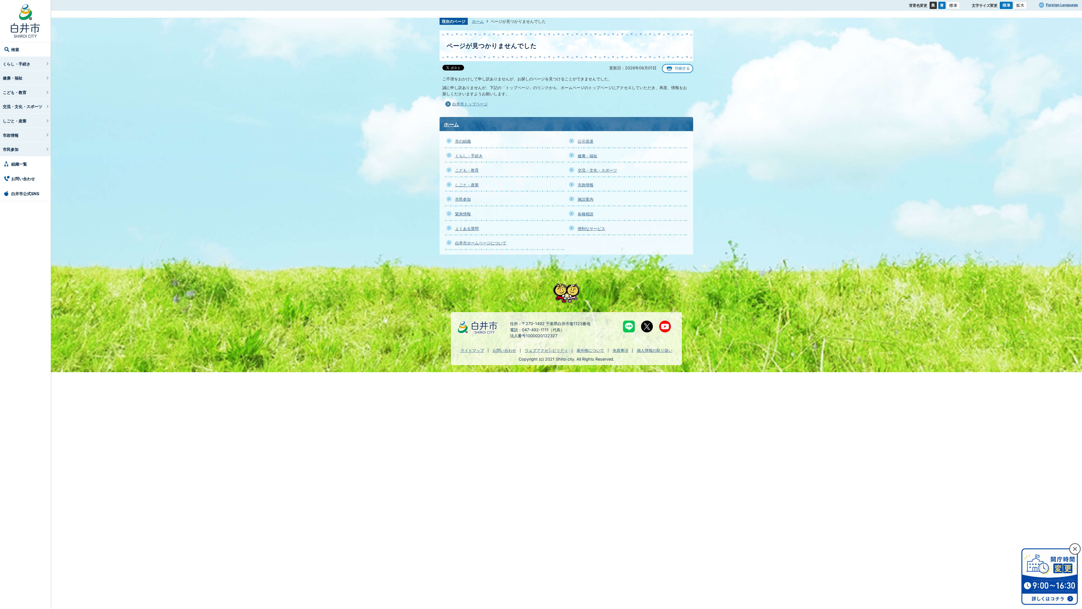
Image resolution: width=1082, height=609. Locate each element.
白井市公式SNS (25, 193)
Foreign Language (1062, 5)
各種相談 (585, 213)
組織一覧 (19, 164)
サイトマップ (472, 350)
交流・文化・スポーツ (22, 106)
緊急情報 (463, 213)
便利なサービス (591, 228)
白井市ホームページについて (480, 242)
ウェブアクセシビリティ (546, 350)
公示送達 (585, 141)
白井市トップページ (470, 104)
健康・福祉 (13, 78)
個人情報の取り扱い (654, 350)
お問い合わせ (23, 178)
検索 (15, 49)
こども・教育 (14, 92)
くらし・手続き (16, 63)
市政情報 (11, 135)
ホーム (478, 21)
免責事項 (620, 350)
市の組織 (463, 141)
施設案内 (585, 199)
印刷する (682, 68)
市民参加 (11, 149)
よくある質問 (467, 228)
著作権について (590, 350)
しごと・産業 (14, 120)
